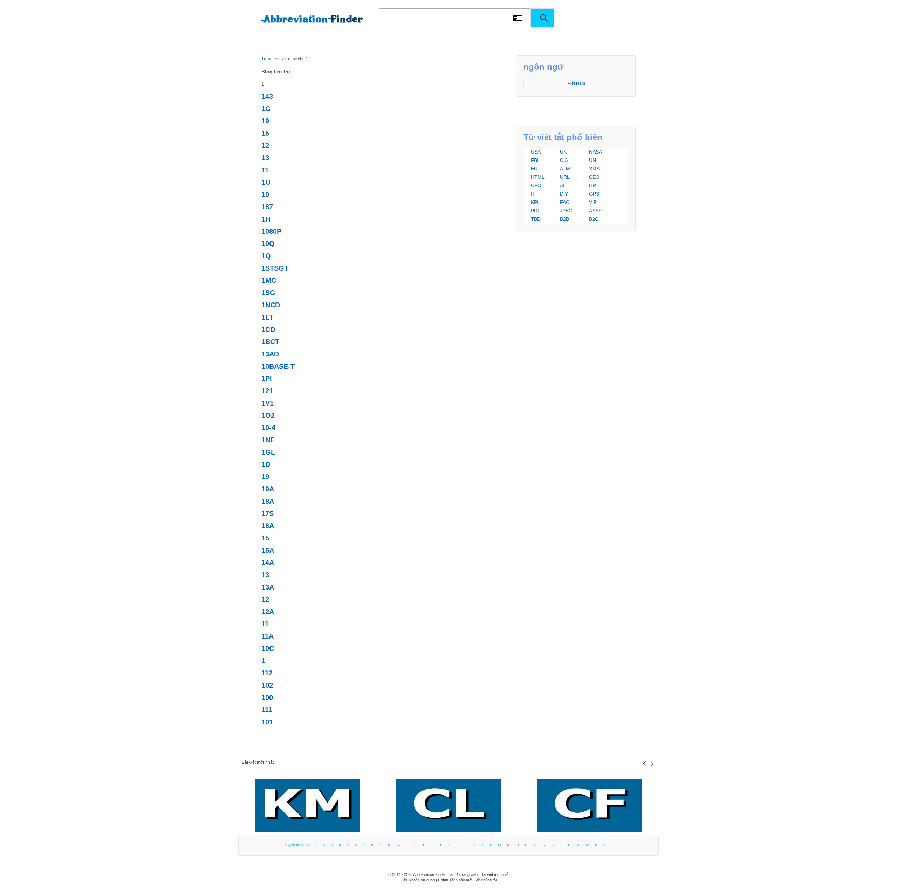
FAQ (565, 202)
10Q (268, 243)
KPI (535, 202)
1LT (267, 317)
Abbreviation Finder (429, 874)
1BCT (270, 342)
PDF (536, 210)
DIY (564, 194)
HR (592, 185)
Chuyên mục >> (297, 845)
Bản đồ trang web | (464, 874)
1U (265, 182)
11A (267, 636)
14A (267, 562)
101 (267, 722)
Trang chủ (271, 58)
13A (267, 587)
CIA (564, 160)
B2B (564, 219)
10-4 (268, 427)
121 (267, 391)
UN (592, 160)
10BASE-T (278, 366)
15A (267, 550)
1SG (268, 293)
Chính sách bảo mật (455, 880)
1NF (267, 440)
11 (265, 170)
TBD (536, 219)
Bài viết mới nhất (258, 762)
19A (267, 489)
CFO (536, 185)
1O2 (268, 415)
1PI (266, 378)
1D (265, 464)
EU (534, 168)
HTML (538, 177)
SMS (594, 168)
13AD (270, 354)
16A (267, 526)
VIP (593, 202)
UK (563, 152)
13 (265, 158)
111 (266, 710)
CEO (594, 177)
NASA (595, 152)
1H (265, 219)
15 (265, 133)
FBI (535, 160)
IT (533, 194)
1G (266, 109)
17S (267, 513)
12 (265, 145)
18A (267, 501)
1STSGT (274, 268)
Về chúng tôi (486, 880)
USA (536, 152)
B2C (593, 219)
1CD (268, 329)
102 (267, 685)
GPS (594, 194)
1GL (268, 452)
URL (565, 177)
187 (267, 207)
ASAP (595, 210)
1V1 (267, 403)
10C (267, 648)
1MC (268, 280)
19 (265, 121)
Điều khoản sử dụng (417, 880)
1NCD (270, 305)
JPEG (566, 210)
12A (267, 611)
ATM (565, 168)
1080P (271, 231)
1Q (266, 256)
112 (267, 673)
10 (265, 194)
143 (267, 96)
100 (267, 697)
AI (562, 185)
